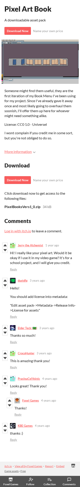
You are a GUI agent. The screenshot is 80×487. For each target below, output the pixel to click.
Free (23, 471)
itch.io (8, 466)
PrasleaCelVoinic (29, 378)
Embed (60, 466)
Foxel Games (30, 400)
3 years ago (37, 280)
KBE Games (25, 425)
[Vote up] (5, 245)
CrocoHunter (26, 353)
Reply (13, 269)
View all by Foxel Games (28, 466)
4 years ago (49, 378)
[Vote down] (5, 250)
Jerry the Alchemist (30, 245)
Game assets (11, 471)
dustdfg (23, 280)
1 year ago (52, 245)
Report (49, 466)
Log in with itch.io (17, 231)
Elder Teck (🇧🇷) (27, 328)
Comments (69, 484)
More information (18, 151)
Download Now (17, 31)
